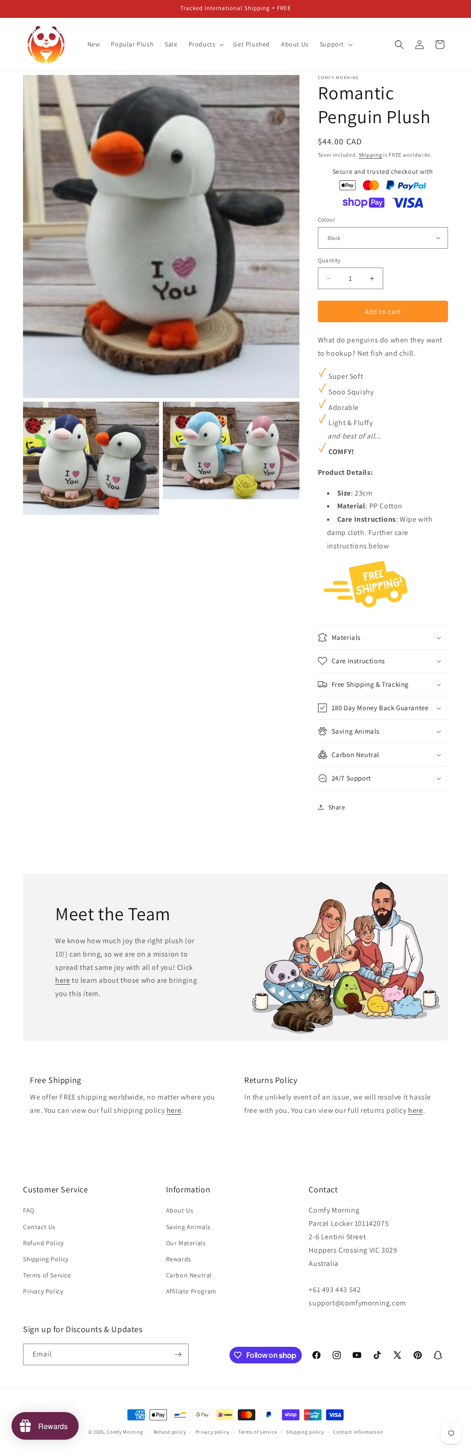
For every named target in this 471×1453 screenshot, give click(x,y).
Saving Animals (188, 1227)
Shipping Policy (46, 1259)
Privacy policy (212, 1432)
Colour (326, 219)
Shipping (370, 154)
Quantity (329, 260)
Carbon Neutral (189, 1275)
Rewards (178, 1259)
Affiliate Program (191, 1291)
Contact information (358, 1432)
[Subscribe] (178, 1354)
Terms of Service (47, 1275)
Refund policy (170, 1432)
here (62, 981)
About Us (180, 1210)
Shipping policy (305, 1432)
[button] (205, 44)
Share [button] (336, 807)
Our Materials (186, 1243)
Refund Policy (43, 1243)
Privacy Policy (43, 1291)
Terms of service (257, 1432)
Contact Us (39, 1227)
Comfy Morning (125, 1432)
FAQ (28, 1210)
